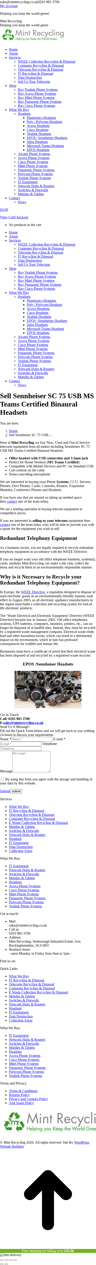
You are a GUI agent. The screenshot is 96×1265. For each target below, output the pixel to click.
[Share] (6, 1260)
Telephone (49, 744)
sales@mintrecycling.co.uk (24, 723)
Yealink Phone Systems (25, 906)
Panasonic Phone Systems (27, 898)
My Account (9, 6)
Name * (5, 739)
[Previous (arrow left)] (2, 1264)
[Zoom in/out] (15, 1260)
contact (12, 501)
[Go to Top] (48, 1247)
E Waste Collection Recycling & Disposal (38, 823)
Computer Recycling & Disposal (32, 819)
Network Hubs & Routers (27, 835)
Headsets (15, 839)
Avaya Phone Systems (24, 886)
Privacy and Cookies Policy (28, 1099)
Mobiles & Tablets (22, 827)
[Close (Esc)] (2, 1260)
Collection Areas (20, 851)
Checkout (21, 217)
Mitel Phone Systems (24, 894)
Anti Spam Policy (21, 1103)
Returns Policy (19, 1095)
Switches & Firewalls (24, 831)
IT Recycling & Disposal (26, 811)
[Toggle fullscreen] (11, 1260)
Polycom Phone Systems (26, 902)
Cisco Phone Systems (24, 890)
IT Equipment (19, 843)
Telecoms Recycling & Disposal (31, 815)
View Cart (7, 217)
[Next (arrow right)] (6, 1264)
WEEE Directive (33, 592)
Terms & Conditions (23, 1091)
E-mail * (59, 739)
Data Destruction (21, 847)
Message (6, 771)
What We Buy (19, 807)
